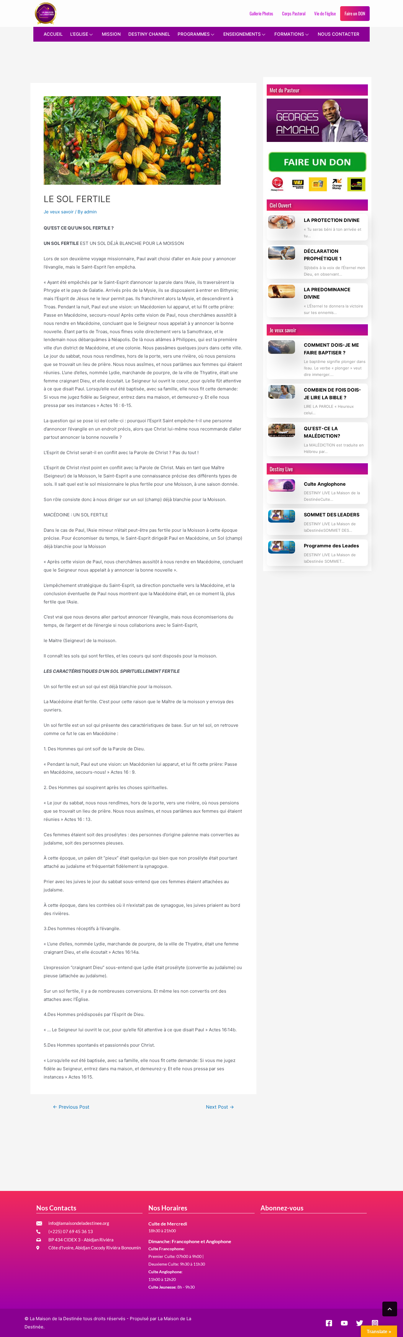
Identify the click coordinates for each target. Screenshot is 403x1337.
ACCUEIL (53, 34)
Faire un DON (355, 13)
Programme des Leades (331, 546)
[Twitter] (359, 1323)
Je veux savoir (59, 212)
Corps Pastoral (293, 13)
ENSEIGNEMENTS (242, 34)
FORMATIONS (289, 34)
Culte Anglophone (325, 484)
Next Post (220, 1107)
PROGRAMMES (194, 34)
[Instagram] (375, 1323)
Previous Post (71, 1107)
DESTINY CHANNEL (149, 34)
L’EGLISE (79, 34)
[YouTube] (344, 1323)
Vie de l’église (325, 13)
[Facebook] (328, 1323)
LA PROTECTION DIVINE (332, 220)
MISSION (111, 34)
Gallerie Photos (261, 13)
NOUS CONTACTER (338, 34)
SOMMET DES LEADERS (331, 515)
